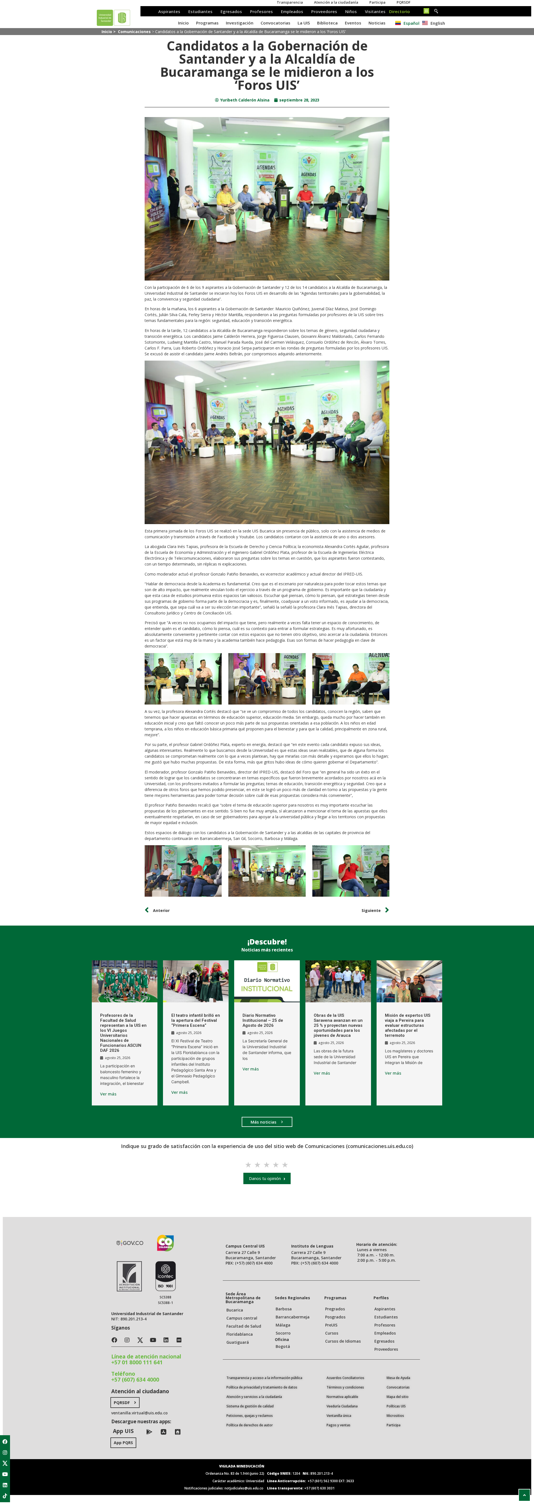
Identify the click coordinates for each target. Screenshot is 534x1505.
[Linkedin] (5, 1485)
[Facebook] (5, 1442)
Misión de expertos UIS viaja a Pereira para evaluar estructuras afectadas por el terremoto (407, 1025)
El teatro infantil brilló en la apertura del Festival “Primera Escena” (195, 1020)
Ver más (108, 1094)
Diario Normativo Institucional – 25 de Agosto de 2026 (263, 1020)
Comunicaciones (134, 31)
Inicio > (109, 31)
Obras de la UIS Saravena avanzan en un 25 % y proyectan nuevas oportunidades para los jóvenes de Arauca (338, 1025)
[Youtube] (5, 1474)
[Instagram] (5, 1452)
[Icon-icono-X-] (5, 1463)
